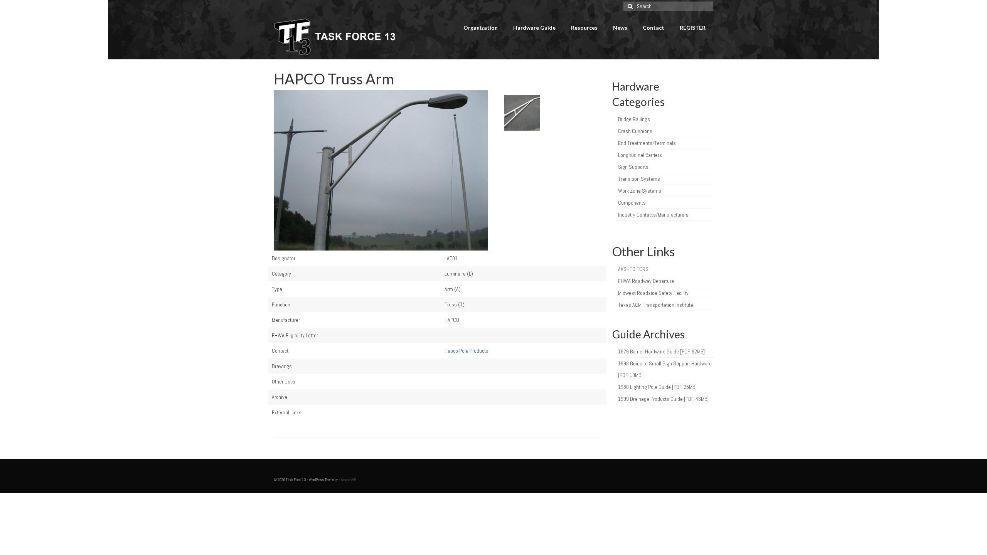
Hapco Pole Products (466, 350)
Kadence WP (347, 479)
